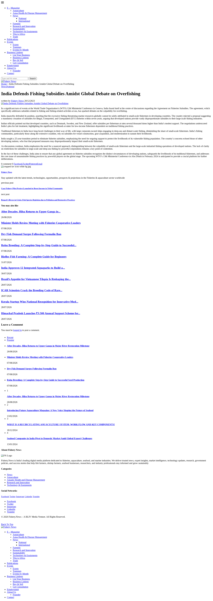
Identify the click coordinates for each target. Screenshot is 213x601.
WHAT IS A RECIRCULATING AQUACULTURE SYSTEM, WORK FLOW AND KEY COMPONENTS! (61, 424)
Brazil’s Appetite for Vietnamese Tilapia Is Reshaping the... (36, 279)
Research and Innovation (24, 26)
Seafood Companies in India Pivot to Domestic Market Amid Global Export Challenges (49, 438)
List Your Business (21, 55)
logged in (17, 330)
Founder (16, 70)
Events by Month (21, 50)
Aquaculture (18, 10)
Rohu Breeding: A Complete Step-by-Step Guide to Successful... (38, 245)
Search (33, 78)
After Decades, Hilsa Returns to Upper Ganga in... (31, 211)
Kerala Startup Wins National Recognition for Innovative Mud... (39, 301)
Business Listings (15, 52)
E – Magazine (13, 8)
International (24, 21)
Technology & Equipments (25, 31)
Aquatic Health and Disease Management (26, 480)
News (15, 16)
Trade (15, 36)
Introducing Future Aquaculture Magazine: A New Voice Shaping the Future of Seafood (50, 410)
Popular (10, 340)
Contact (10, 73)
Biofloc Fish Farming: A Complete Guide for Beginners (33, 256)
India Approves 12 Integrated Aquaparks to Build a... (33, 267)
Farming (16, 23)
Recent (10, 337)
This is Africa (19, 34)
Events (10, 42)
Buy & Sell (18, 60)
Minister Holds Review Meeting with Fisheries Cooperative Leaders (41, 222)
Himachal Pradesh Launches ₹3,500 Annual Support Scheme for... (40, 313)
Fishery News (17, 101)
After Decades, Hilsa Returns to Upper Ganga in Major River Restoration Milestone (48, 346)
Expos (16, 44)
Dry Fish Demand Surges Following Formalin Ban (31, 234)
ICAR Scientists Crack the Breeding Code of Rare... (31, 290)
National (22, 18)
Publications (12, 39)
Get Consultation (20, 63)
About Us (11, 68)
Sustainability (19, 29)
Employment (13, 65)
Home (4, 84)
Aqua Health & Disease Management (30, 13)
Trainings (17, 47)
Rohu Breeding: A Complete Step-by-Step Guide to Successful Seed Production (45, 380)
